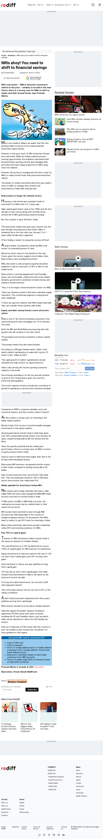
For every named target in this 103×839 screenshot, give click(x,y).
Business (11, 55)
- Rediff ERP (52, 790)
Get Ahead (80, 786)
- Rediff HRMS (53, 783)
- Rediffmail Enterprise (56, 777)
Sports (78, 780)
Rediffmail (51, 770)
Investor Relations (50, 828)
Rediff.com (81, 827)
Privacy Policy (24, 828)
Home (30, 5)
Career (21, 809)
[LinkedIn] (63, 835)
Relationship (24, 812)
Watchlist (4, 812)
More (74, 5)
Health (21, 803)
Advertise (15, 827)
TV (70, 5)
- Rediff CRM (52, 786)
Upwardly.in (39, 667)
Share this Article (12, 78)
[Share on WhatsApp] (39, 835)
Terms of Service (36, 828)
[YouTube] (59, 835)
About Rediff (3, 828)
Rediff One (52, 774)
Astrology (79, 793)
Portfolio (4, 815)
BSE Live (4, 803)
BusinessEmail (59, 5)
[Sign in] (100, 5)
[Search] (93, 5)
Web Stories (61, 246)
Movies (78, 777)
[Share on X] (44, 835)
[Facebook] (49, 835)
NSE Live (4, 806)
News (39, 5)
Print (50, 687)
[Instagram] (54, 835)
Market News (6, 809)
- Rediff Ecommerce (55, 780)
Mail (34, 5)
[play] (78, 258)
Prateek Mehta (9, 73)
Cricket (78, 783)
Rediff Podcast (81, 796)
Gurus (67, 5)
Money (49, 5)
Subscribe (32, 690)
